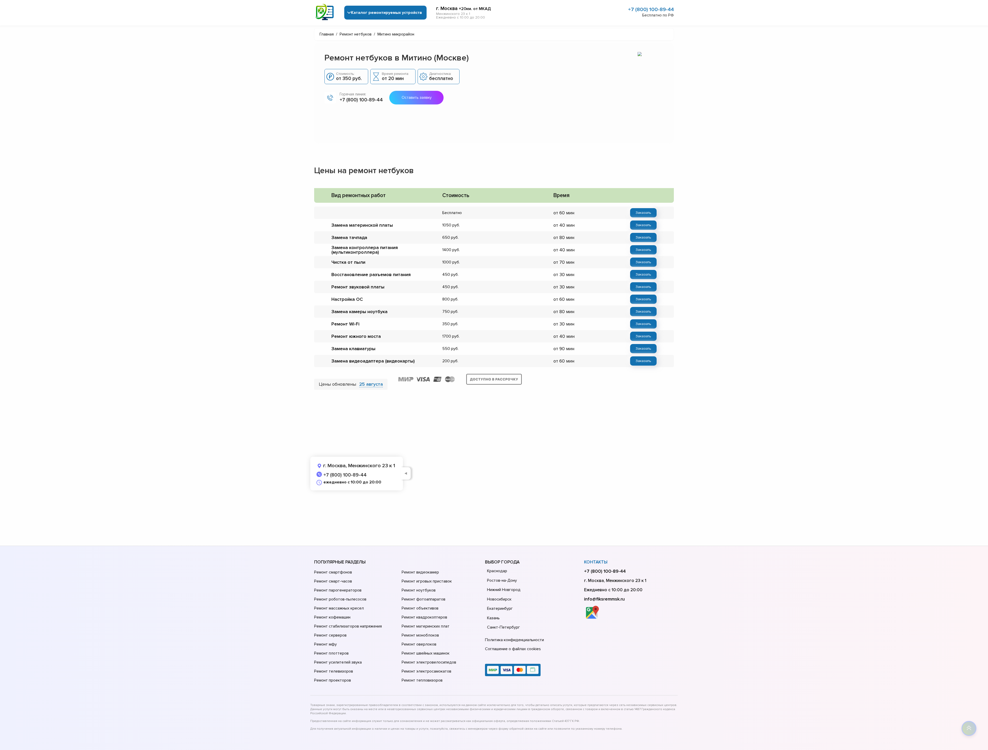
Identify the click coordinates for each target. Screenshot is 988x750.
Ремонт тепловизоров (422, 680)
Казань (493, 618)
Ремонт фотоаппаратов (423, 599)
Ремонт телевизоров (333, 671)
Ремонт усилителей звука (338, 662)
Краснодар (497, 570)
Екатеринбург (500, 608)
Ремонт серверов (330, 635)
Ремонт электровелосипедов (429, 662)
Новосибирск (499, 599)
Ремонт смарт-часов (333, 581)
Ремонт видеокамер (420, 572)
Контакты (595, 562)
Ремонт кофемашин (332, 617)
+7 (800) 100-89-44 (651, 9)
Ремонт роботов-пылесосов (340, 599)
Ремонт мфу (325, 644)
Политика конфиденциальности (514, 639)
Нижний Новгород (504, 589)
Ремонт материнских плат (425, 626)
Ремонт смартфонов (333, 572)
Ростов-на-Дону (502, 580)
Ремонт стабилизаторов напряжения (348, 626)
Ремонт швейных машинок (425, 653)
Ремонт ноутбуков (419, 590)
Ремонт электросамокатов (426, 671)
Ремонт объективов (420, 608)
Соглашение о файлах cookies (513, 648)
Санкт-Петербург (503, 627)
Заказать (643, 212)
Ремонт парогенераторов (337, 590)
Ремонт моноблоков (420, 635)
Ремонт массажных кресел (339, 608)
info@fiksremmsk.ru (604, 599)
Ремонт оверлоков (419, 644)
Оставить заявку (416, 97)
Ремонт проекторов (332, 680)
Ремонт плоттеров (331, 653)
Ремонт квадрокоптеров (424, 617)
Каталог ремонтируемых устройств (386, 12)
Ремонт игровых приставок (427, 581)
